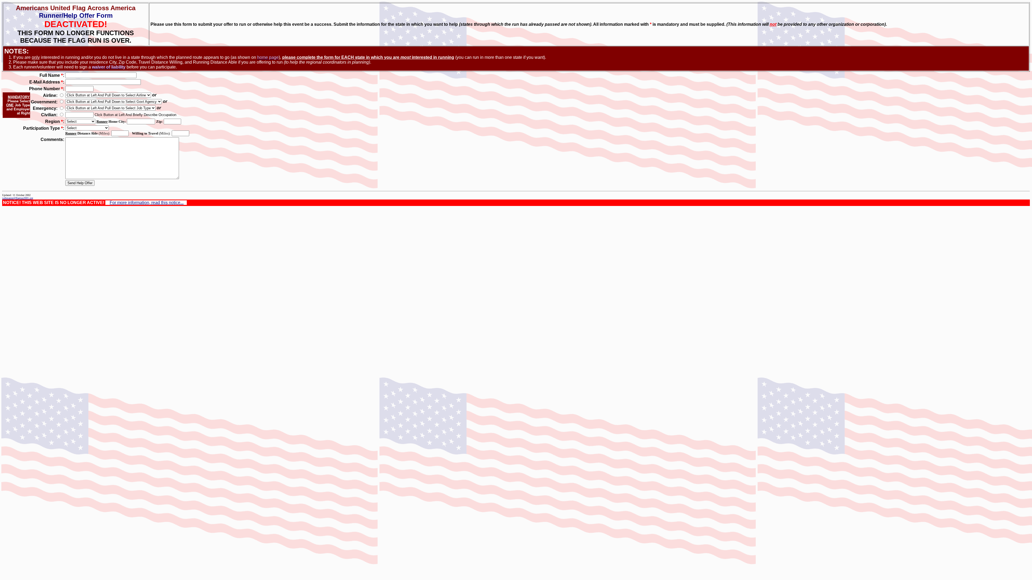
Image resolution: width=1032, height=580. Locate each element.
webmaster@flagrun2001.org (17, 198)
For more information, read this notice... (147, 202)
